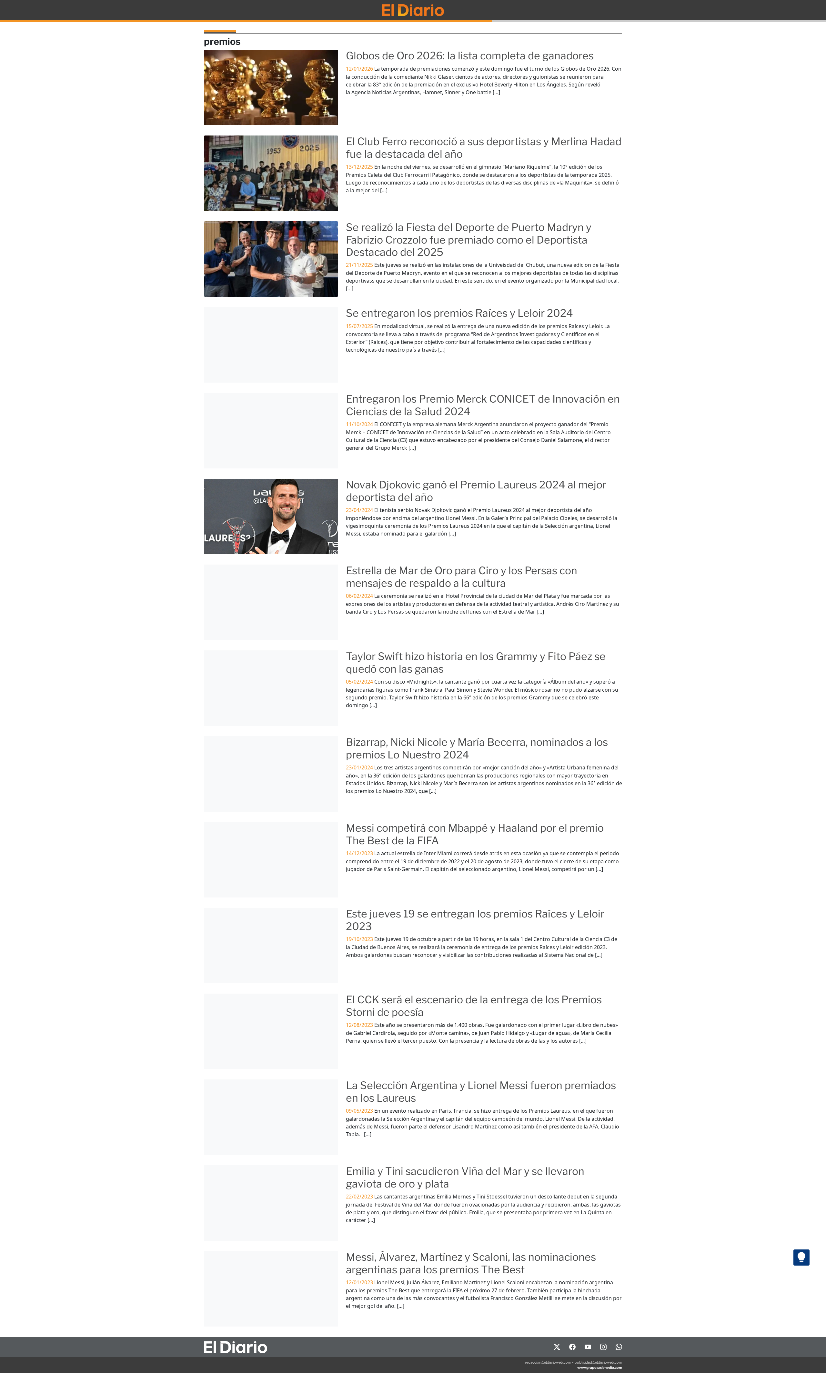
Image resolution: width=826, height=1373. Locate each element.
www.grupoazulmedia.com (599, 1367)
